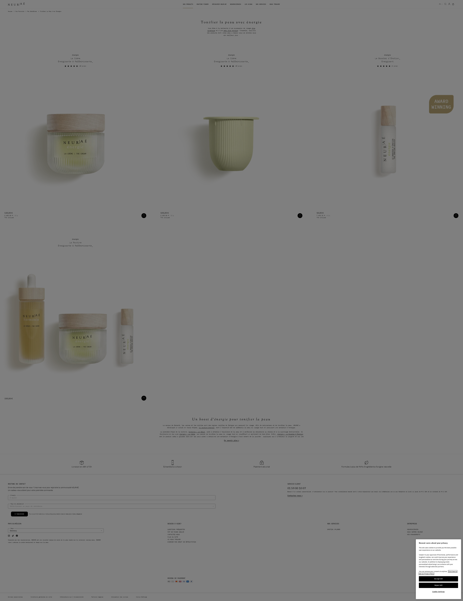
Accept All (438, 579)
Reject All (439, 585)
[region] (438, 569)
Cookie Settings (438, 592)
